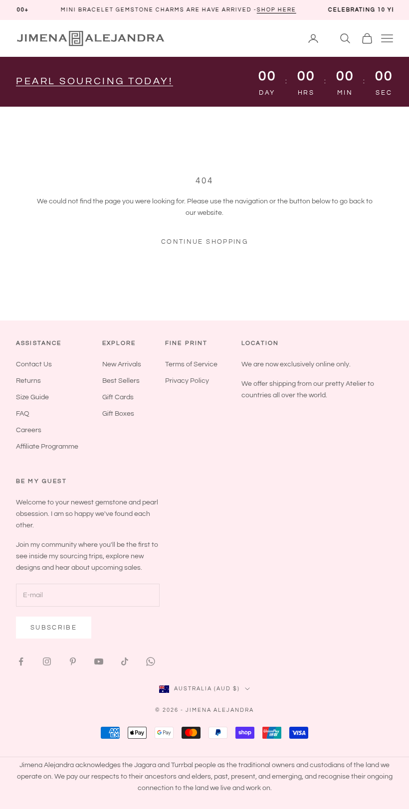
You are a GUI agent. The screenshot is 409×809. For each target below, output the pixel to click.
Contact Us (34, 364)
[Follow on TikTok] (125, 661)
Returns (28, 380)
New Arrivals (121, 364)
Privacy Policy (187, 380)
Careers (28, 430)
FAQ (22, 413)
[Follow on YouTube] (99, 661)
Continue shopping (204, 241)
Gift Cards (118, 397)
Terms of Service (191, 364)
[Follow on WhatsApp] (151, 661)
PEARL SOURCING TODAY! (94, 81)
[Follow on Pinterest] (73, 661)
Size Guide (32, 397)
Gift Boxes (118, 413)
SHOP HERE (255, 9)
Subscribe (53, 627)
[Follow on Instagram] (47, 661)
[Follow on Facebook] (21, 661)
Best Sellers (121, 380)
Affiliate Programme (47, 446)
